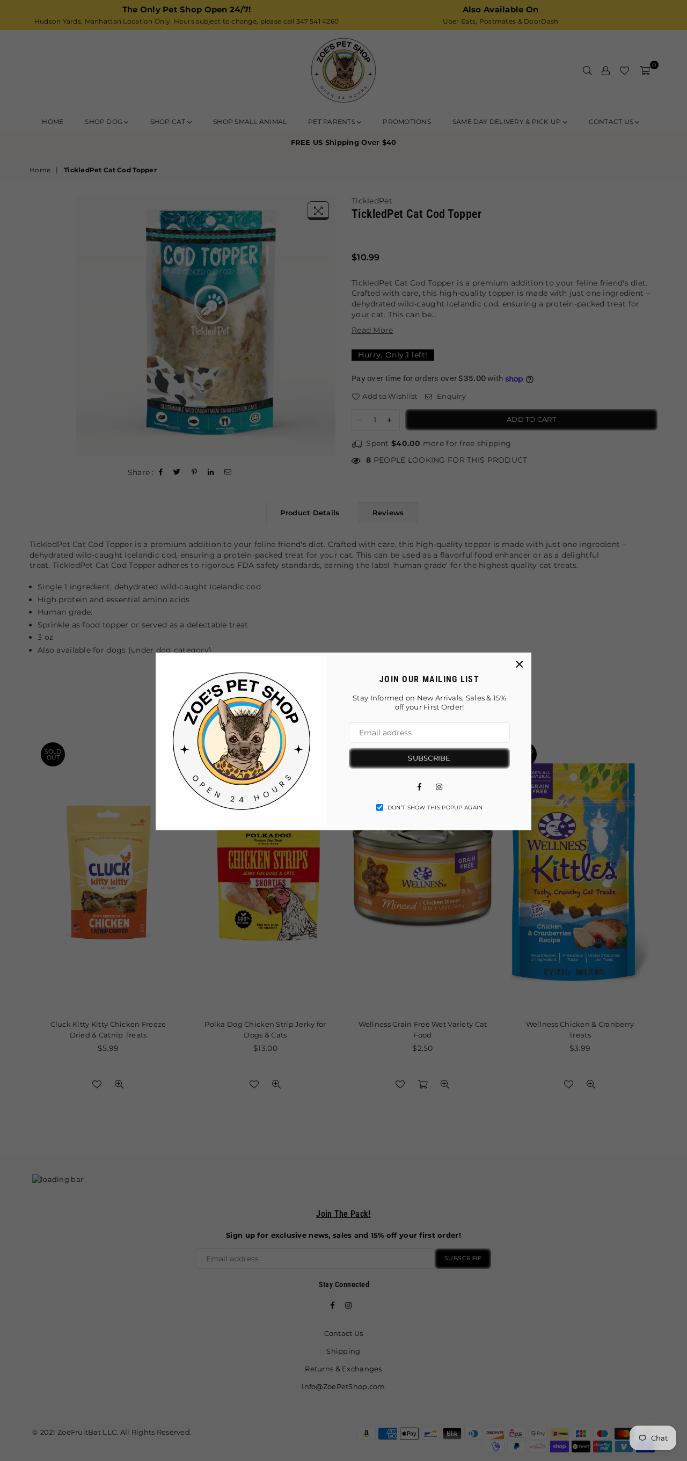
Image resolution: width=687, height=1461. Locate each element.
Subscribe (429, 758)
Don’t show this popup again (435, 806)
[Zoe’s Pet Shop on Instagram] (439, 786)
